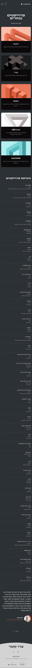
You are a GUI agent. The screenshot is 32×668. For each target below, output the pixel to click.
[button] (3, 611)
